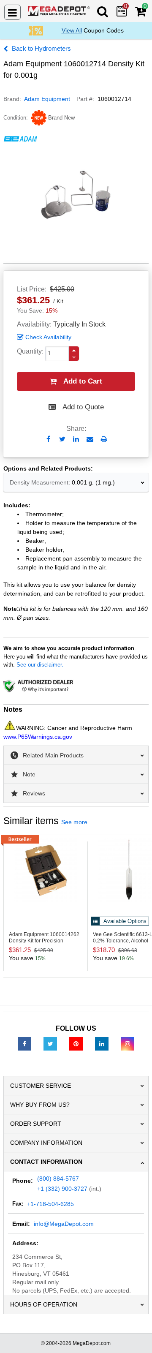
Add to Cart (82, 381)
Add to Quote (83, 407)
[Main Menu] (12, 12)
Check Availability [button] (48, 337)
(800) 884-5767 (58, 1178)
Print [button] (104, 439)
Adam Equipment (47, 98)
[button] (74, 350)
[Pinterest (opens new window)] (76, 1043)
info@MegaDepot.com (64, 1223)
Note (29, 774)
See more (74, 822)
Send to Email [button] (90, 440)
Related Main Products (53, 755)
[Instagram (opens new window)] (127, 1043)
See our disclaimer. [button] (39, 665)
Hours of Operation (43, 1304)
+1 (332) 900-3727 (62, 1188)
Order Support (35, 1123)
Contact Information (46, 1161)
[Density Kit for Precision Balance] (46, 870)
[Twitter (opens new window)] (50, 1043)
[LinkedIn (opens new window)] (102, 1043)
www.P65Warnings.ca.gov (37, 736)
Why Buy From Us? (40, 1104)
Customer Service (40, 1085)
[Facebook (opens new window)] (24, 1043)
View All (72, 30)
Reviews (34, 793)
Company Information (46, 1142)
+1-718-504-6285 (50, 1204)
